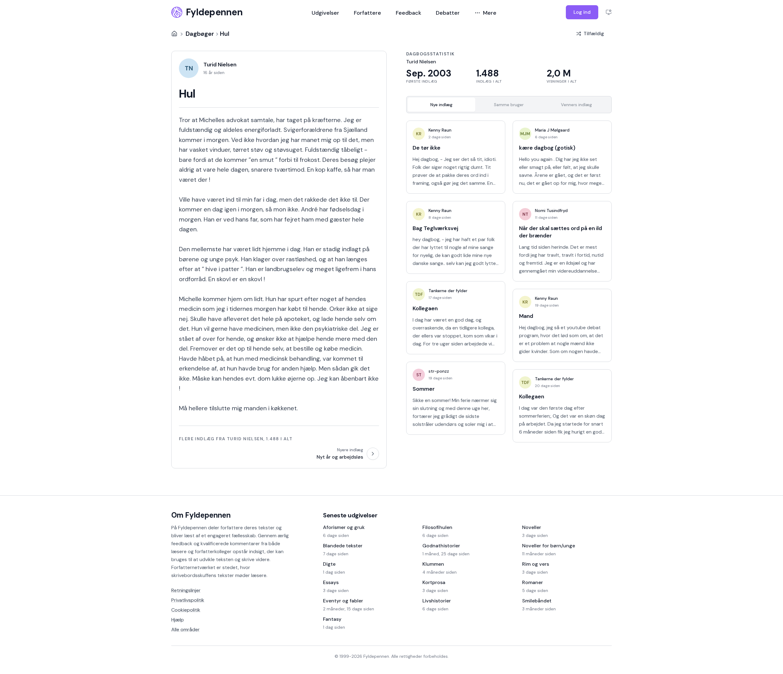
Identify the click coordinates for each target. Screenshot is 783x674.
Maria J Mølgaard (552, 130)
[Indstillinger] (609, 12)
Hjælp (177, 619)
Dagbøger (200, 34)
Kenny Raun (440, 130)
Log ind (582, 12)
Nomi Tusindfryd (551, 210)
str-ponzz (439, 371)
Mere (489, 13)
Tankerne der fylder (448, 290)
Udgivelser (325, 13)
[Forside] (174, 34)
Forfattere (367, 13)
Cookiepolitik (185, 610)
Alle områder (185, 629)
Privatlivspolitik (187, 600)
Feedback (408, 13)
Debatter (448, 13)
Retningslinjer (186, 590)
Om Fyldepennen (201, 515)
